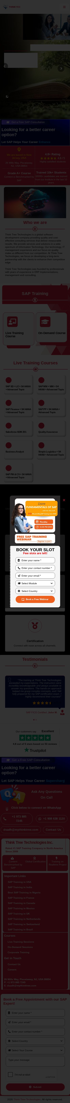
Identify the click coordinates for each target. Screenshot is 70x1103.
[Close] (64, 500)
